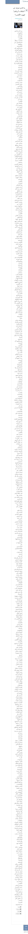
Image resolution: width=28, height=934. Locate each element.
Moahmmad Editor (18, 18)
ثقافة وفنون (20, 19)
